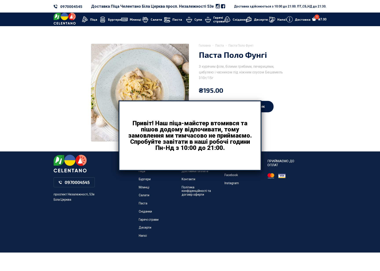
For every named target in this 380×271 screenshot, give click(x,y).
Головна (205, 45)
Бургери (145, 179)
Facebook (231, 175)
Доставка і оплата (195, 171)
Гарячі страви (149, 219)
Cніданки (145, 211)
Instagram (232, 183)
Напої (143, 235)
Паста (219, 45)
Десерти (145, 227)
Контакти (188, 179)
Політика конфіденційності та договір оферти (196, 191)
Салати (144, 195)
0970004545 (71, 6)
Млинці (144, 187)
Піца (142, 171)
